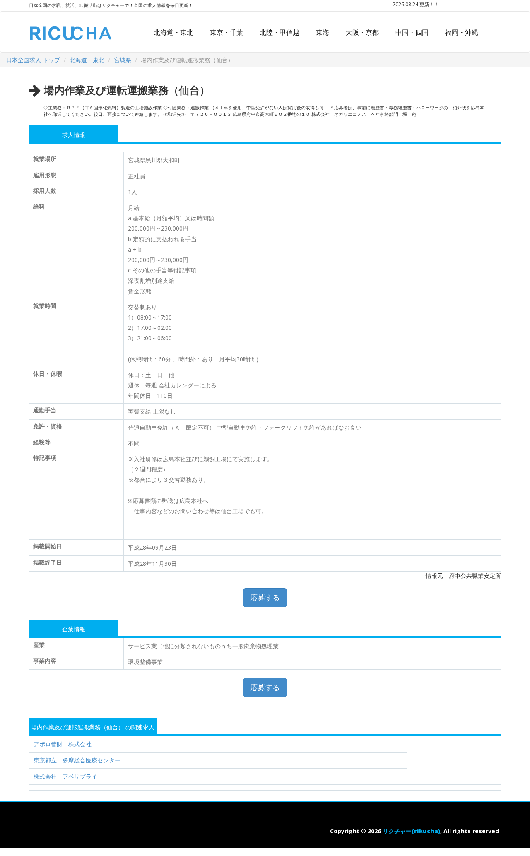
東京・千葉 (226, 32)
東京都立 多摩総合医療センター (77, 760)
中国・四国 (412, 32)
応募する (265, 597)
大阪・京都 (362, 32)
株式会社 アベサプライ (65, 776)
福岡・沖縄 (461, 32)
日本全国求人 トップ (33, 60)
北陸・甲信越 (279, 32)
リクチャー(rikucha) (411, 831)
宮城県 (122, 60)
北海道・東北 (173, 32)
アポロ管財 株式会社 (63, 744)
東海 (322, 32)
